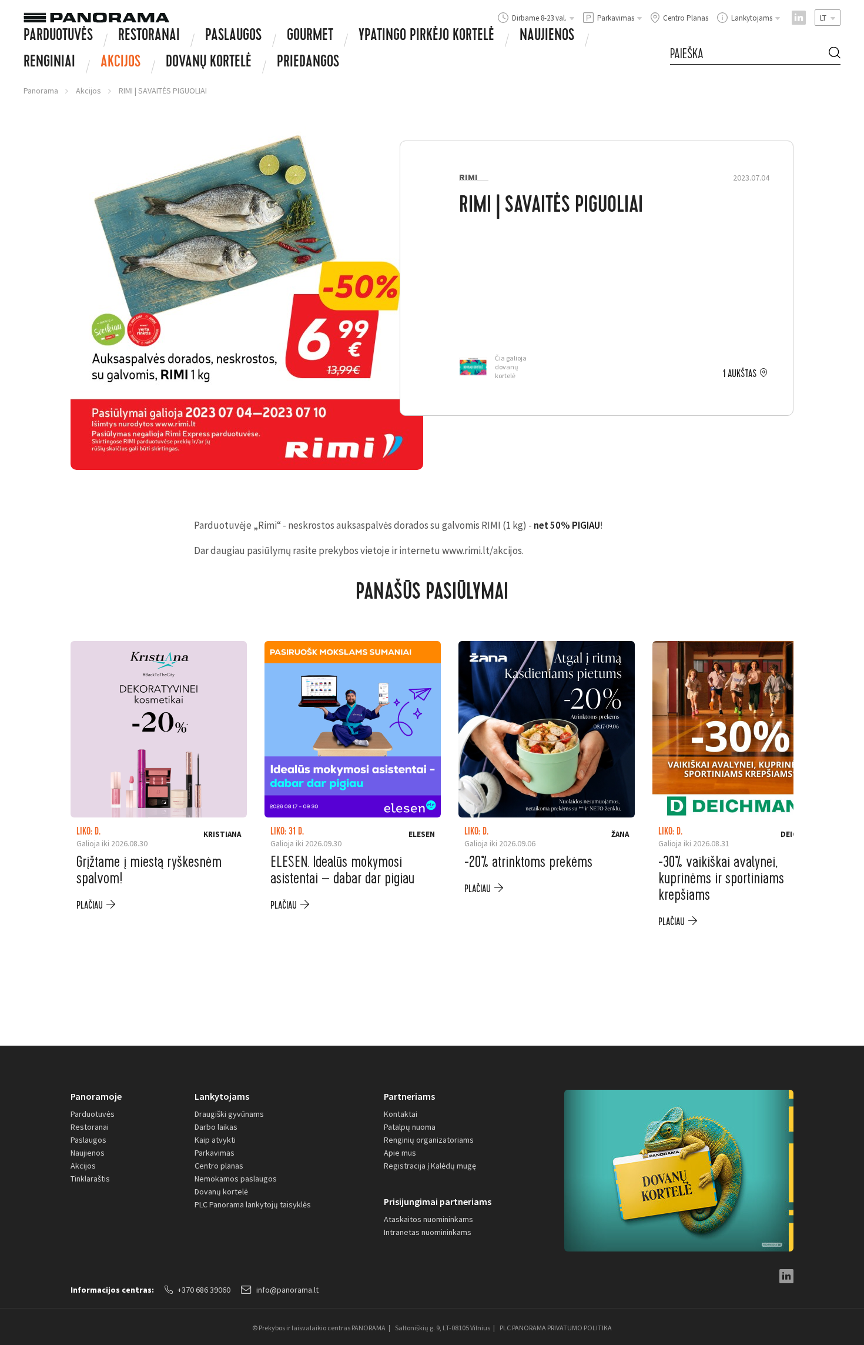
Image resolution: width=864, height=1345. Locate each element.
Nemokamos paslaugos (236, 1178)
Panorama (41, 90)
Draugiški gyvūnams (229, 1114)
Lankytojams (222, 1096)
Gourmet (310, 36)
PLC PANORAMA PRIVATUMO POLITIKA (556, 1327)
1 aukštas (739, 374)
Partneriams (409, 1096)
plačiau (89, 905)
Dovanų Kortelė (209, 63)
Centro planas (219, 1165)
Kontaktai (400, 1114)
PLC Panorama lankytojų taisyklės (253, 1204)
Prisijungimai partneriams (437, 1201)
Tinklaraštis (90, 1178)
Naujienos (547, 36)
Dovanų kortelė (221, 1191)
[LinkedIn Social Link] (799, 18)
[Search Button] (834, 54)
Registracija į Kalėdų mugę (430, 1165)
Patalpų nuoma (410, 1127)
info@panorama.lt (287, 1289)
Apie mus (400, 1152)
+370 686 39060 (204, 1289)
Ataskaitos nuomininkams (428, 1219)
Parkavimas (215, 1152)
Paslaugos (233, 36)
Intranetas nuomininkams (427, 1232)
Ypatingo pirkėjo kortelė (426, 36)
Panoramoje (96, 1096)
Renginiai (49, 63)
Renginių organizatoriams (429, 1139)
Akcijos (120, 63)
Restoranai (149, 36)
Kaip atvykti (215, 1139)
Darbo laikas (216, 1127)
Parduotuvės (58, 36)
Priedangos (308, 63)
